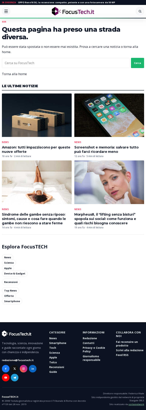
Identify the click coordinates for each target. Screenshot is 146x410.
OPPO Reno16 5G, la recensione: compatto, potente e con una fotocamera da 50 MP (66, 2)
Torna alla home (14, 74)
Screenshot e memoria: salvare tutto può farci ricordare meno (106, 149)
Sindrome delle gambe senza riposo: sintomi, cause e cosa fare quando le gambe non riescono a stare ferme (34, 218)
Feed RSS (122, 355)
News (5, 142)
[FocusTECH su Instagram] (23, 368)
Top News (10, 290)
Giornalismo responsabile (91, 358)
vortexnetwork (136, 404)
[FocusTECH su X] (14, 368)
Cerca (137, 63)
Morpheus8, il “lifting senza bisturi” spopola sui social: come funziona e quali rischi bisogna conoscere (105, 218)
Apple (8, 268)
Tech (52, 348)
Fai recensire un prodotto (127, 343)
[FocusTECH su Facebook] (6, 368)
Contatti (88, 343)
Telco (53, 362)
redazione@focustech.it (18, 360)
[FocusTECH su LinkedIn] (32, 368)
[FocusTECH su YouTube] (6, 377)
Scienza (9, 263)
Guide (53, 372)
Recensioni (11, 282)
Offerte (9, 296)
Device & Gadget (14, 273)
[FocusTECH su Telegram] (14, 377)
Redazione (90, 338)
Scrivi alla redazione (130, 350)
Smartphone (12, 301)
